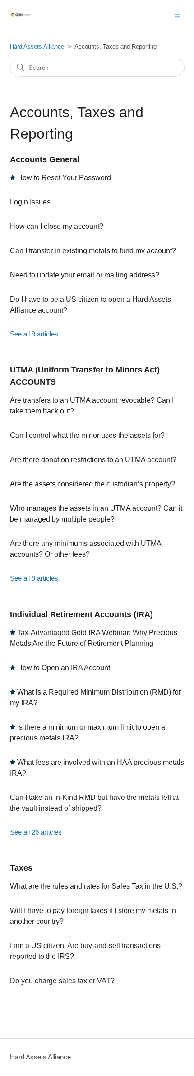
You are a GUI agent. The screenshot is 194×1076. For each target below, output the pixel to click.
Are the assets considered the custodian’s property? (92, 484)
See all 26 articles (36, 832)
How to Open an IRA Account (63, 668)
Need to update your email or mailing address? (84, 275)
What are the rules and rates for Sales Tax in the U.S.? (96, 886)
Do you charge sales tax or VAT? (62, 981)
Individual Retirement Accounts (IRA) (81, 614)
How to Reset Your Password (64, 178)
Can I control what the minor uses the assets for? (87, 435)
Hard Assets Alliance (37, 46)
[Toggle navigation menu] (177, 15)
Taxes (21, 867)
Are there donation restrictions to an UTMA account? (93, 459)
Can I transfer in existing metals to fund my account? (93, 250)
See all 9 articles (34, 334)
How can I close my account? (56, 226)
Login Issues (30, 202)
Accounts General (44, 159)
